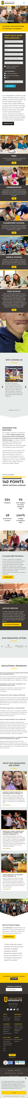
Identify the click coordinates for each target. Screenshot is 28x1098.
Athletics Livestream (18, 1027)
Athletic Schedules (18, 1026)
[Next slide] (25, 386)
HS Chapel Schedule (7, 1043)
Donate (12, 1055)
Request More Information (12, 75)
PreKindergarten (6, 1026)
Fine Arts (16, 1032)
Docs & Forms (17, 1070)
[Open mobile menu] (24, 2)
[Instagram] (17, 1009)
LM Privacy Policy (16, 1096)
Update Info (16, 1041)
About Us (5, 1016)
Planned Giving (12, 1057)
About (5, 1014)
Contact (23, 1096)
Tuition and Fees (17, 1016)
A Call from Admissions (11, 73)
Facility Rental (20, 1073)
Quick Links (6, 1037)
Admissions (17, 1014)
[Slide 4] (15, 410)
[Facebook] (8, 1009)
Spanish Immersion (7, 1033)
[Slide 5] (17, 410)
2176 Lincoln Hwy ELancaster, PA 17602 (13, 1004)
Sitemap (16, 1076)
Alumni (16, 1037)
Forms (4, 1046)
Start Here (14, 978)
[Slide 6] (19, 410)
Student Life (18, 1024)
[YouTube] (11, 1009)
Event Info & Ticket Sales (10, 1073)
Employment (10, 1070)
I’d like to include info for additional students (12, 67)
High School (5, 1031)
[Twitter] (14, 1009)
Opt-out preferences (7, 1096)
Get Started (10, 86)
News (4, 1048)
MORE (14, 162)
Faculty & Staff (6, 1020)
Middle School (6, 1029)
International (17, 1020)
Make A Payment (6, 1041)
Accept (14, 1092)
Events (4, 1050)
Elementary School (7, 1027)
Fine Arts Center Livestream (17, 1030)
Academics (6, 1024)
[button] (25, 1078)
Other (7, 77)
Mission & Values (6, 1018)
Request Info (17, 1018)
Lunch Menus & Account (8, 1039)
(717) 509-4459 (13, 1006)
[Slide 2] (11, 410)
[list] (14, 386)
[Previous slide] (2, 386)
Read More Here (7, 805)
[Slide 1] (9, 410)
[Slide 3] (13, 410)
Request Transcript (18, 1039)
